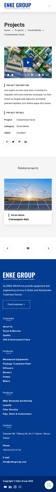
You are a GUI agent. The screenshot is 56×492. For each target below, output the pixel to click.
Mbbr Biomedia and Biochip (17, 401)
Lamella (7, 405)
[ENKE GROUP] (17, 6)
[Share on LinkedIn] (25, 141)
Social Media (34, 30)
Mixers (6, 381)
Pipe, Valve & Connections (17, 414)
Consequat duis (19, 219)
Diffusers (8, 368)
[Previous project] (7, 248)
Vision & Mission (12, 331)
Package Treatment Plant (17, 363)
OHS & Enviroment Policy (16, 339)
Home (7, 30)
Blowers (7, 372)
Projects (19, 30)
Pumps (6, 377)
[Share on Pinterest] (19, 141)
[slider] (17, 75)
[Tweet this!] (13, 141)
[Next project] (48, 248)
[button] (49, 485)
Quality (6, 335)
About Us (8, 326)
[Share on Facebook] (7, 141)
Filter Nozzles (10, 409)
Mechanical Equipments (16, 359)
